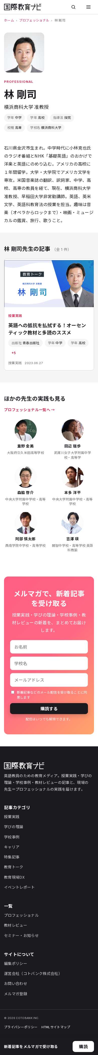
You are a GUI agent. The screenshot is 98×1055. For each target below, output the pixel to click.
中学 (14, 117)
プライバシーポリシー (20, 1026)
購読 (83, 1046)
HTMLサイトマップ (55, 1026)
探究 (62, 117)
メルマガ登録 (15, 993)
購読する (49, 708)
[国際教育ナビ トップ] (22, 7)
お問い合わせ (15, 983)
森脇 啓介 (25, 492)
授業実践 (11, 816)
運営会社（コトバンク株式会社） (33, 973)
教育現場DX (14, 877)
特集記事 (11, 856)
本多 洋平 (72, 492)
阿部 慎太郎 (25, 538)
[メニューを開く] (88, 7)
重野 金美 (25, 445)
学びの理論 (13, 826)
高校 (37, 117)
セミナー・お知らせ (21, 935)
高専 (14, 127)
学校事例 (11, 836)
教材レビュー (15, 925)
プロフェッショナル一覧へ (27, 409)
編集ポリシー (15, 963)
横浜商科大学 (45, 127)
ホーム (9, 20)
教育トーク (13, 866)
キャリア (11, 846)
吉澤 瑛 (72, 538)
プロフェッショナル (34, 20)
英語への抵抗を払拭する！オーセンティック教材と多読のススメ (47, 329)
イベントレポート (19, 887)
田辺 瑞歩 (72, 445)
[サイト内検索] (73, 7)
